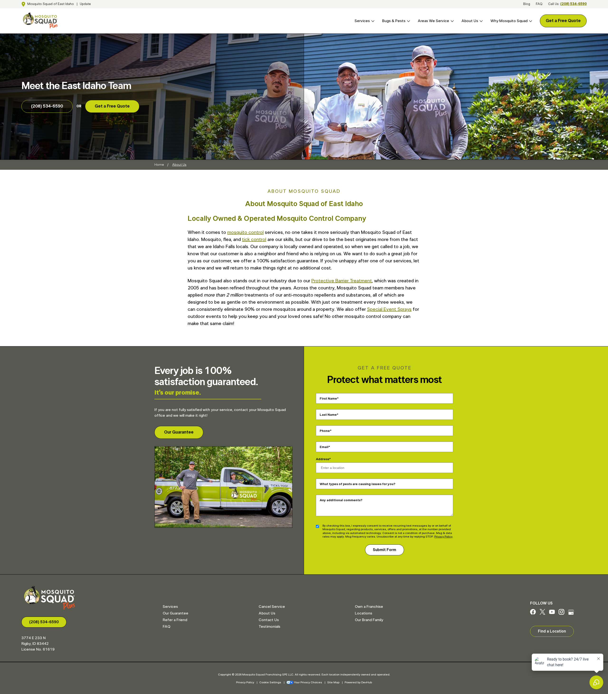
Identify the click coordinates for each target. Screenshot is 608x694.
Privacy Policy (443, 536)
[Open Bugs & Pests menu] (407, 21)
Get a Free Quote (563, 21)
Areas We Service (433, 21)
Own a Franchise (369, 607)
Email (324, 447)
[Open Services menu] (372, 21)
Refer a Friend (175, 620)
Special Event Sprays (389, 309)
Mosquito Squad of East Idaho (50, 4)
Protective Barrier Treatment (341, 281)
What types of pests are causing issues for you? (357, 484)
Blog (526, 4)
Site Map (333, 682)
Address (322, 459)
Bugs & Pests (393, 21)
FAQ (539, 4)
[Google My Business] (571, 613)
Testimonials (269, 626)
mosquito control (245, 232)
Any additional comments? (341, 500)
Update (85, 4)
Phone (325, 430)
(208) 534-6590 (573, 4)
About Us (469, 21)
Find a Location (552, 631)
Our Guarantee (179, 432)
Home (159, 164)
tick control (254, 239)
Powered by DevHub (358, 682)
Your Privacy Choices (308, 682)
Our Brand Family (369, 620)
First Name (328, 398)
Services (362, 21)
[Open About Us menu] (480, 21)
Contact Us (269, 620)
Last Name (328, 414)
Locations (363, 613)
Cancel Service (272, 607)
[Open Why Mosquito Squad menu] (529, 21)
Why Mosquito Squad (508, 21)
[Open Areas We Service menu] (451, 21)
